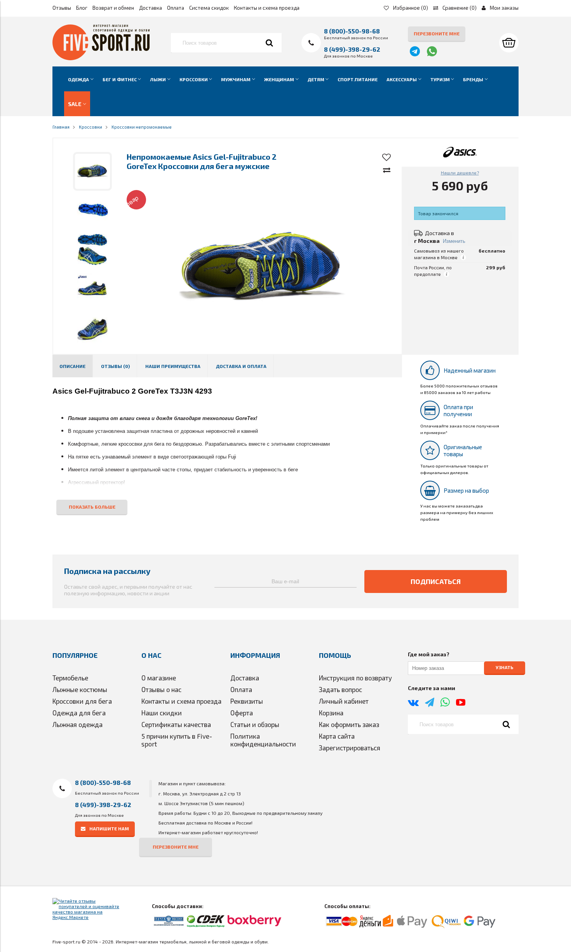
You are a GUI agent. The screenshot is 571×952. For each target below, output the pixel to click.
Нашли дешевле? (460, 172)
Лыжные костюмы (79, 689)
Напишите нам (109, 828)
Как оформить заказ (349, 724)
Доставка (150, 8)
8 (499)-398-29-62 (352, 49)
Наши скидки (161, 713)
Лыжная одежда (77, 724)
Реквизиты (246, 701)
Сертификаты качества (176, 724)
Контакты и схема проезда (266, 8)
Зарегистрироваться (349, 747)
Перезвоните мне (437, 33)
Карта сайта (337, 736)
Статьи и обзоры (254, 724)
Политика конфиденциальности (263, 740)
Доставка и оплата (241, 366)
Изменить (454, 241)
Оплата (175, 8)
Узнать (505, 667)
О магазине (158, 678)
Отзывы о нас (161, 689)
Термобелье (70, 678)
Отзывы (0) (115, 366)
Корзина (331, 713)
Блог (81, 8)
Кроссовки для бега (82, 701)
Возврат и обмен (113, 8)
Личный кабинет (344, 701)
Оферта (241, 713)
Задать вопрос (340, 689)
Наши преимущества (172, 366)
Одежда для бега (79, 713)
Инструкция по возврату (355, 678)
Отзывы (61, 8)
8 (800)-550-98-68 (352, 31)
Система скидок (209, 8)
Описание (72, 366)
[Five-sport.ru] (101, 58)
